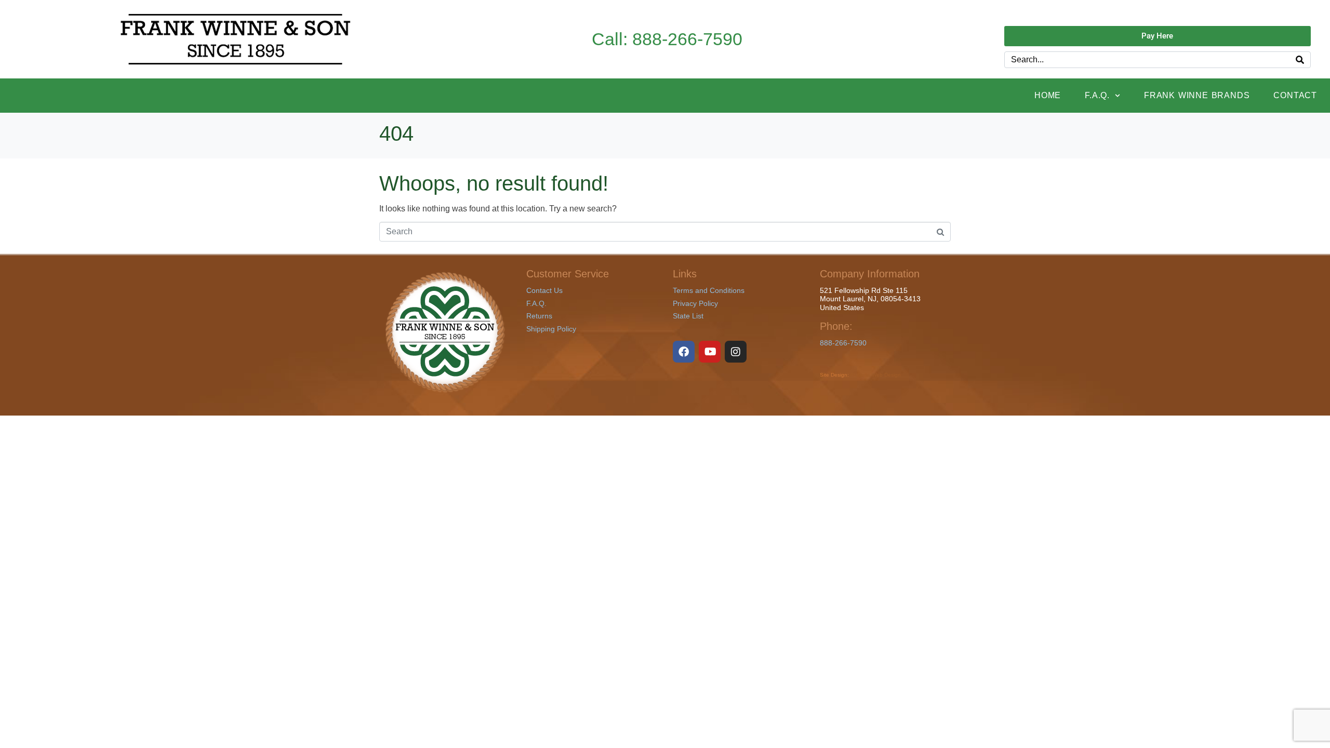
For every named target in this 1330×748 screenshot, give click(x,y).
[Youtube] (710, 352)
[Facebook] (684, 352)
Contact (1295, 95)
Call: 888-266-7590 (667, 39)
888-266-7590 (843, 343)
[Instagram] (736, 352)
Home (1047, 95)
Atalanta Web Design (875, 375)
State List (688, 316)
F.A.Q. (1097, 95)
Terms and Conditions (708, 290)
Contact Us (544, 290)
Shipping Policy (551, 329)
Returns (539, 316)
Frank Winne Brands (1196, 95)
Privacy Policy (695, 303)
